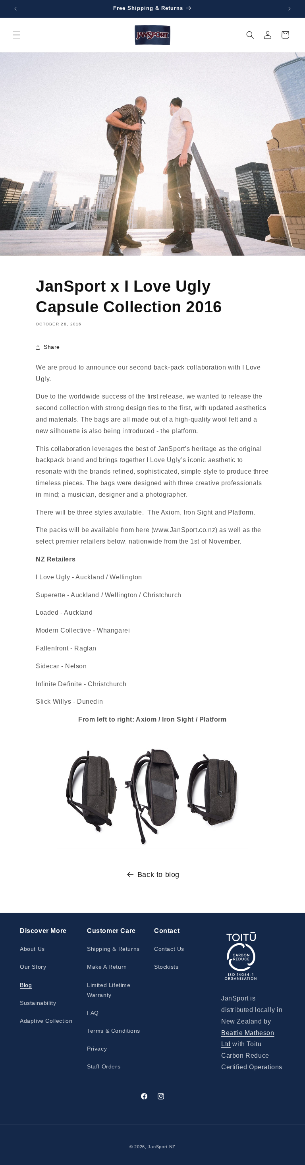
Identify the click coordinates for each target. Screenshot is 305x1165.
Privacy (97, 1048)
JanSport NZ (162, 1146)
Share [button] (52, 347)
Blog (26, 985)
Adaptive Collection (46, 1021)
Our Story (33, 967)
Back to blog (158, 875)
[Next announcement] (289, 8)
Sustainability (38, 1003)
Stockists (166, 967)
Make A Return (107, 967)
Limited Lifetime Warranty (109, 990)
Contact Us (169, 949)
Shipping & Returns (113, 949)
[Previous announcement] (15, 8)
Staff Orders (103, 1066)
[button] (16, 35)
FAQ (93, 1013)
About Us (32, 949)
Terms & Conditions (113, 1031)
